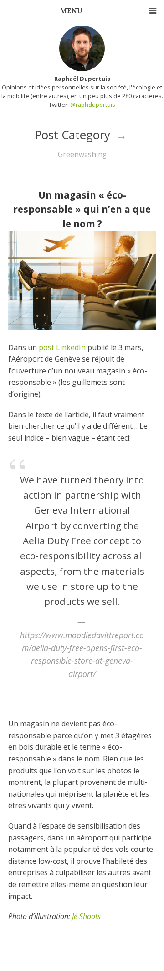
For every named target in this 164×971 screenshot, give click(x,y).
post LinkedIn (62, 347)
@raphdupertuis (92, 104)
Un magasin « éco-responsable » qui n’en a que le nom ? (82, 209)
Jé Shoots (86, 916)
